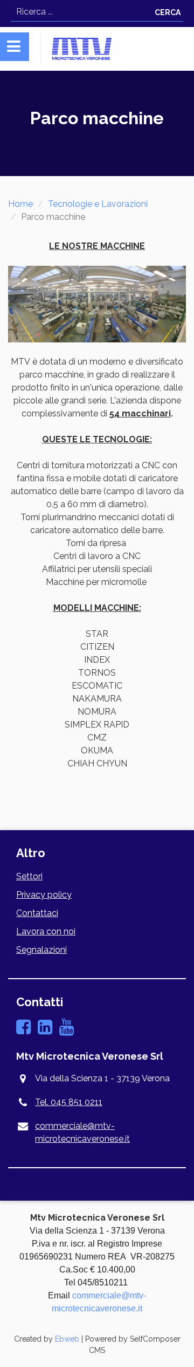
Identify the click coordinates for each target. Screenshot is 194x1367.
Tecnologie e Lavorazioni (98, 204)
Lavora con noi (45, 931)
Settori (29, 876)
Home (20, 204)
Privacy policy (44, 895)
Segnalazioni (41, 950)
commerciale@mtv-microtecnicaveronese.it (82, 1132)
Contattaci (37, 913)
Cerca (168, 12)
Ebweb (67, 1339)
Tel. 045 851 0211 (68, 1102)
